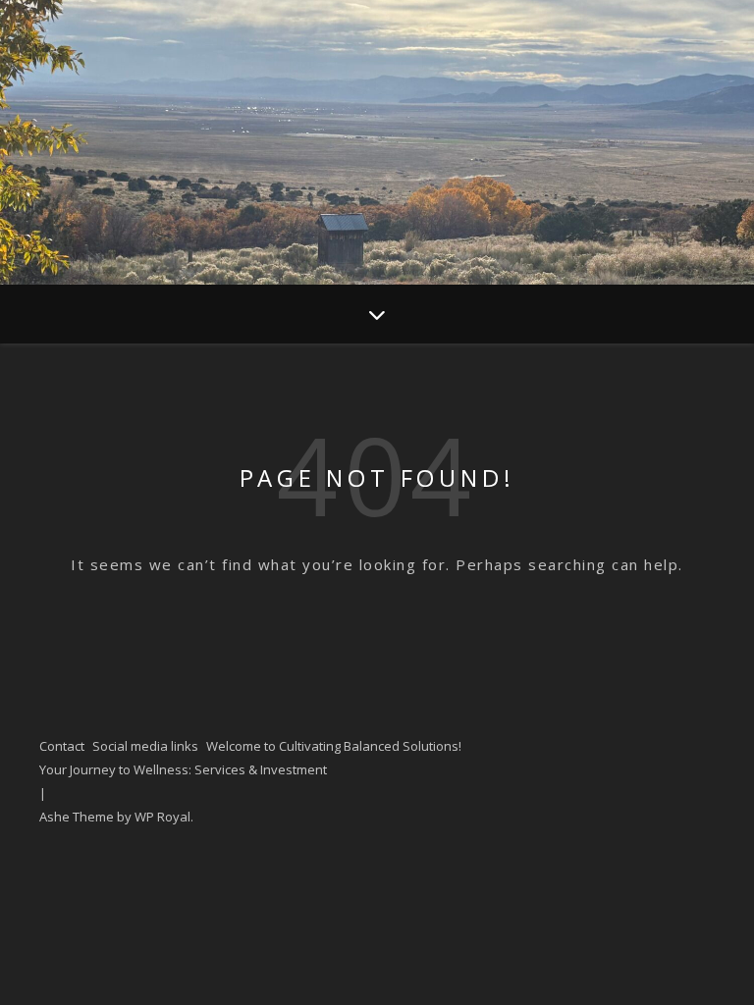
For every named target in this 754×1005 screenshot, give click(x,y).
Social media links (145, 746)
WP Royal (162, 816)
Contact (61, 746)
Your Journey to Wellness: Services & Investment (183, 769)
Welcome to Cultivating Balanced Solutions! (333, 746)
